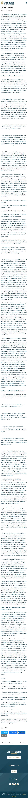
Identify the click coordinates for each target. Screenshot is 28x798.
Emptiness (23, 743)
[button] (26, 3)
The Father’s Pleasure (7, 743)
